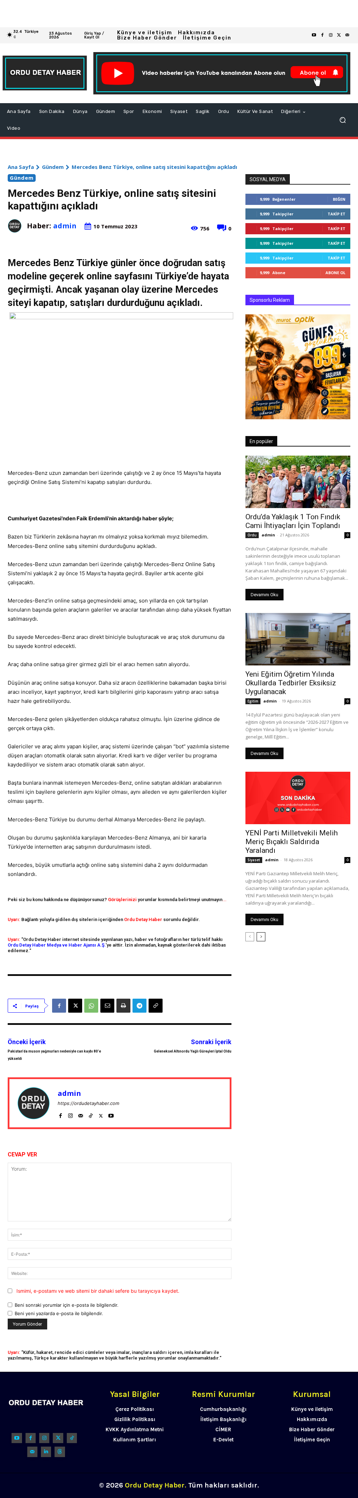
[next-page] (261, 936)
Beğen (339, 199)
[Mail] (80, 1114)
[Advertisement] (179, 13)
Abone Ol (335, 272)
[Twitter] (339, 35)
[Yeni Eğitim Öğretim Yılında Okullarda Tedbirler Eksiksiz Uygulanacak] (297, 639)
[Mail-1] (347, 35)
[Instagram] (331, 35)
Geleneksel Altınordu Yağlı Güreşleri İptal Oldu (192, 1051)
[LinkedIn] (46, 1452)
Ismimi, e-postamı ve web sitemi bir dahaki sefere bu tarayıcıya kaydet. (97, 1291)
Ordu (252, 535)
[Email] (107, 1006)
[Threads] (60, 1452)
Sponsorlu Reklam (270, 300)
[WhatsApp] (91, 1006)
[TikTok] (90, 1114)
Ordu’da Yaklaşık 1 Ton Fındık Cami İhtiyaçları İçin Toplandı (292, 521)
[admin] (17, 226)
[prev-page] (249, 936)
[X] (75, 1006)
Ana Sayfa (21, 166)
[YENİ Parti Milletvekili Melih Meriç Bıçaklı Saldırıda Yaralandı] (297, 798)
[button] (343, 120)
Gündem (53, 166)
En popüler (261, 441)
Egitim (253, 701)
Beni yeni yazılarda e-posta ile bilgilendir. (59, 1313)
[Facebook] (322, 35)
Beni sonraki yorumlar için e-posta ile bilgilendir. (67, 1305)
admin (65, 225)
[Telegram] (139, 1006)
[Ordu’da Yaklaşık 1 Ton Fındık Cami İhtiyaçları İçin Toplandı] (297, 482)
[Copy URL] (156, 1006)
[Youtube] (314, 35)
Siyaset (254, 859)
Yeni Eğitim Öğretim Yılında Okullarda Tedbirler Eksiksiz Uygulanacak (290, 683)
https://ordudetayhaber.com (88, 1103)
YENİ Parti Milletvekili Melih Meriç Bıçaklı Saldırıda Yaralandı (291, 842)
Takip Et (336, 213)
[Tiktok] (72, 1438)
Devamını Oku (264, 594)
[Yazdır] (123, 1006)
